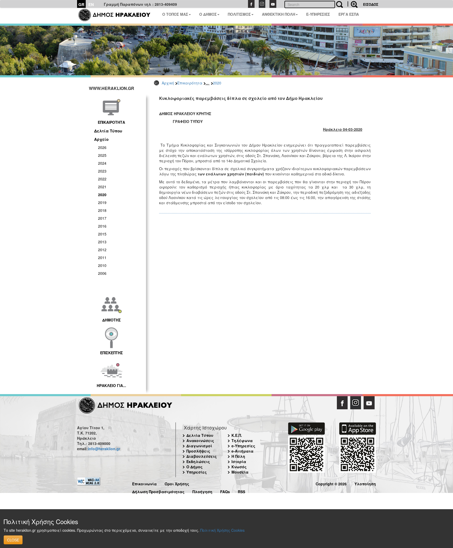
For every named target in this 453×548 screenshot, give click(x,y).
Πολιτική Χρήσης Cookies (222, 530)
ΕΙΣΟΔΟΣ (370, 4)
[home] (117, 16)
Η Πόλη (238, 456)
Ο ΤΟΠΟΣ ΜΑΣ (175, 14)
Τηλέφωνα (242, 440)
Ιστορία (238, 461)
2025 (102, 155)
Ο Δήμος (194, 466)
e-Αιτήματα (242, 451)
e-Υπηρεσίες (243, 445)
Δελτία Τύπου (108, 131)
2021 (102, 186)
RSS (241, 491)
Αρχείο (101, 139)
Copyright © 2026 (331, 483)
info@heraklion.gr (104, 448)
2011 (102, 257)
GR (81, 4)
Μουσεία (240, 472)
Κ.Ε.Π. (236, 435)
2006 (102, 273)
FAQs (225, 491)
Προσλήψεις (198, 451)
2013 (102, 241)
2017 (102, 218)
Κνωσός (239, 466)
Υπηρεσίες (196, 472)
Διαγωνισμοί (199, 445)
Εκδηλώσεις (198, 461)
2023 (102, 171)
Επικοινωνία (144, 483)
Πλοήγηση (202, 491)
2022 (102, 178)
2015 (102, 234)
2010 (102, 265)
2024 (102, 163)
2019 (102, 202)
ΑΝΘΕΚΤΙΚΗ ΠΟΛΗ (278, 14)
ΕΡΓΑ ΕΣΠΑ (348, 14)
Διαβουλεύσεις (201, 456)
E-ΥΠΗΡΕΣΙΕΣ (318, 14)
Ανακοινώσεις (200, 440)
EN (91, 4)
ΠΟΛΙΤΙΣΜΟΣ (239, 14)
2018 (102, 210)
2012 (102, 249)
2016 (102, 226)
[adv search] (353, 4)
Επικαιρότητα (189, 82)
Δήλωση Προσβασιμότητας (158, 491)
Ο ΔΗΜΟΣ (208, 14)
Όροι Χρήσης (177, 483)
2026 (102, 147)
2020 (217, 82)
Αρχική (168, 82)
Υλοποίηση (365, 483)
